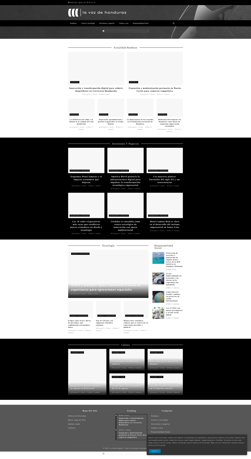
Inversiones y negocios (79, 170)
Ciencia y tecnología (80, 253)
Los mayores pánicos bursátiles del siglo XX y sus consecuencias (164, 179)
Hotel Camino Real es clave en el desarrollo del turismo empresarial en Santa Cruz (165, 224)
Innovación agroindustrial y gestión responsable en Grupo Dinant (111, 122)
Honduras (75, 82)
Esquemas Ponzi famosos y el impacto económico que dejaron (86, 179)
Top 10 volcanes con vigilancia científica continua (104, 323)
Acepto (154, 451)
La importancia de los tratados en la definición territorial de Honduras (140, 122)
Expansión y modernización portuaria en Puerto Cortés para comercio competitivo (133, 435)
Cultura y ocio (77, 352)
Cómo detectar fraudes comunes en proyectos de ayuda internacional (173, 296)
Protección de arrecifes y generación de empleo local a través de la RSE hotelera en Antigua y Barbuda (174, 259)
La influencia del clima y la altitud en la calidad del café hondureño (81, 122)
